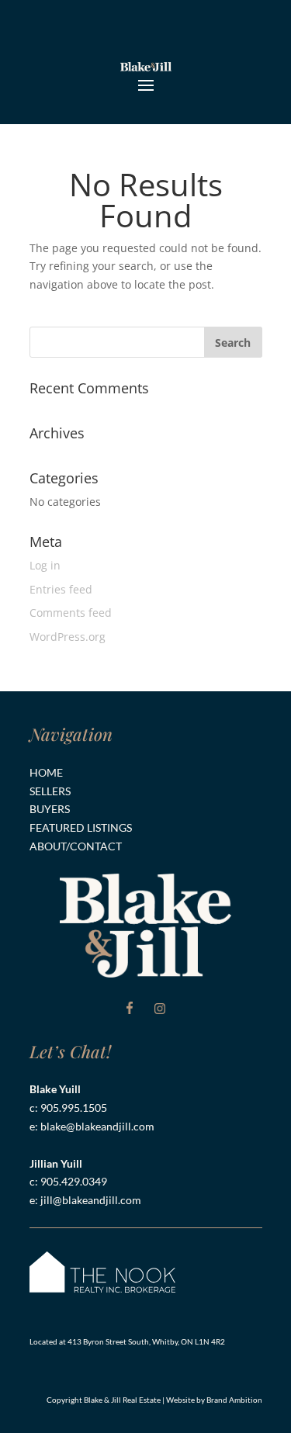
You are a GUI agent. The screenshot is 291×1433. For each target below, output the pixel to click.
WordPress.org (67, 636)
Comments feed (70, 612)
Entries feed (60, 589)
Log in (45, 565)
